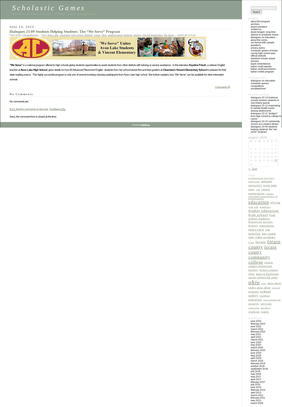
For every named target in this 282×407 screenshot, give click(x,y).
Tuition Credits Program (262, 71)
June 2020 (256, 342)
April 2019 (256, 358)
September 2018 (259, 369)
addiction (254, 182)
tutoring (137, 35)
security (253, 303)
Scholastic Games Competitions (260, 84)
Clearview (65, 35)
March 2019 (257, 360)
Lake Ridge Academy (261, 237)
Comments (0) (222, 87)
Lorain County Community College (262, 254)
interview (256, 229)
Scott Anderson (272, 300)
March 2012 (257, 395)
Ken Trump (269, 233)
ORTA (263, 283)
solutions (253, 308)
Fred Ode (253, 207)
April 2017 (256, 379)
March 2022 (257, 329)
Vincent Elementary (153, 35)
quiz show (274, 283)
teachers (266, 308)
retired (276, 288)
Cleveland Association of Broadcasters (263, 197)
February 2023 (258, 323)
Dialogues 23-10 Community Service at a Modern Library (265, 122)
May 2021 (256, 334)
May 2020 (256, 345)
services (266, 303)
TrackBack (57, 109)
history (253, 225)
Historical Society (260, 221)
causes (270, 194)
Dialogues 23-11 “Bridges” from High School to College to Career (266, 116)
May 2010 (256, 400)
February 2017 (258, 382)
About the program (260, 21)
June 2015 (256, 387)
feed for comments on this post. (29, 109)
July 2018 (255, 371)
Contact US (256, 29)
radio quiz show (259, 287)
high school (258, 215)
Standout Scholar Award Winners (263, 59)
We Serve (169, 35)
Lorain (97, 35)
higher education (263, 211)
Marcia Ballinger (267, 273)
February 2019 (258, 363)
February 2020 (258, 350)
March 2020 (257, 347)
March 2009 (257, 403)
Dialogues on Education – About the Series (264, 38)
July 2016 (255, 384)
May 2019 (256, 355)
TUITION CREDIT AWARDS (261, 66)
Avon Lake (53, 35)
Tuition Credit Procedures (263, 69)
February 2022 (258, 331)
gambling (265, 207)
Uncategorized (30, 35)
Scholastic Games (48, 8)
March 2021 (257, 339)
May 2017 (256, 376)
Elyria (275, 202)
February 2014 (258, 390)
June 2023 (256, 321)
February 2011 (258, 397)
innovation (266, 225)
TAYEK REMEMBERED (260, 63)
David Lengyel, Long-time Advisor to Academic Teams (265, 33)
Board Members (259, 26)
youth (265, 311)
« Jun (252, 169)
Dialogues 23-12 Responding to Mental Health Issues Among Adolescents (265, 108)
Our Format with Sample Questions (262, 44)
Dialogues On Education (263, 80)
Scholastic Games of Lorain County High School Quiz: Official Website (264, 53)
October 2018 (258, 366)
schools (253, 291)
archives (255, 24)
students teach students (120, 35)
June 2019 (256, 353)
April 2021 (256, 337)
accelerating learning (261, 178)
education (258, 202)
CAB (258, 190)
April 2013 (256, 392)
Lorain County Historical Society (260, 266)
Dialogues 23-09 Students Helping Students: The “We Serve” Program (65, 32)
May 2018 (256, 374)
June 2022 (256, 326)
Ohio (104, 35)
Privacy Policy (258, 48)
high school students (82, 35)
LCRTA (251, 242)
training (254, 311)
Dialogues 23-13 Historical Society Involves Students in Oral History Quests (265, 100)
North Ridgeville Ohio (263, 277)
